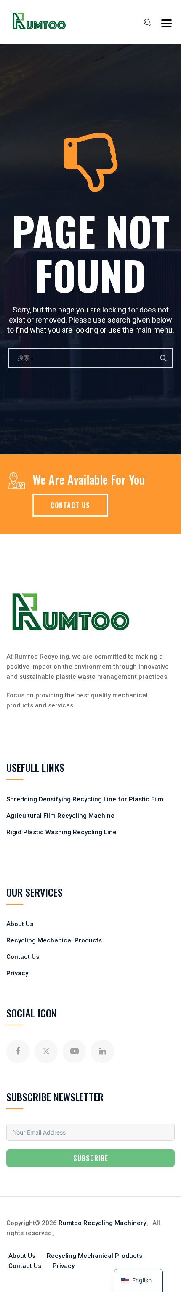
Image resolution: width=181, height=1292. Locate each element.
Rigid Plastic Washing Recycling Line (61, 832)
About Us (19, 924)
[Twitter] (46, 1051)
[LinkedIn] (102, 1051)
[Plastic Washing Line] (39, 21)
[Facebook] (17, 1051)
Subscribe (90, 1158)
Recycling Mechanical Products (54, 940)
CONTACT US (70, 505)
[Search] (147, 23)
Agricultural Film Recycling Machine (60, 816)
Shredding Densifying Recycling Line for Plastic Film (84, 799)
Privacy (17, 973)
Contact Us (22, 957)
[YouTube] (74, 1051)
